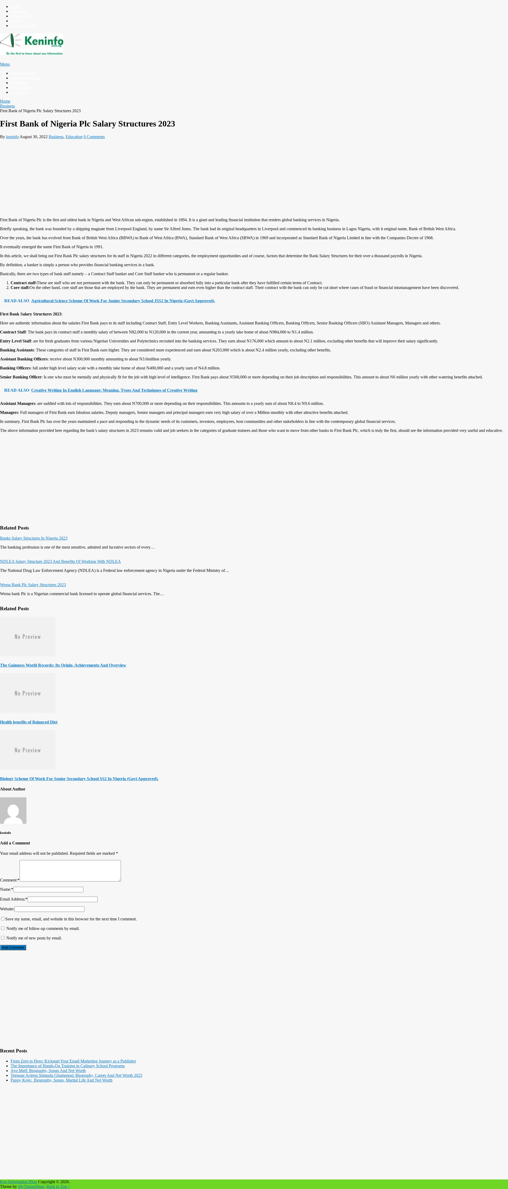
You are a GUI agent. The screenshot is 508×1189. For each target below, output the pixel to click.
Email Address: (14, 899)
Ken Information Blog (18, 1181)
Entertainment (22, 16)
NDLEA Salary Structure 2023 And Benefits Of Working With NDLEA (60, 561)
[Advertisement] (159, 176)
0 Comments (94, 136)
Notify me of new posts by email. (34, 938)
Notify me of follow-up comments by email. (43, 928)
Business (56, 136)
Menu (5, 64)
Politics (17, 21)
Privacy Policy (23, 87)
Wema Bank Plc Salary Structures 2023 (33, 584)
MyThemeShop (31, 1186)
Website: (7, 909)
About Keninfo (23, 73)
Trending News (24, 25)
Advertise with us (25, 78)
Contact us (19, 92)
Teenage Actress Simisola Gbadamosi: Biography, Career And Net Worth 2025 (76, 1075)
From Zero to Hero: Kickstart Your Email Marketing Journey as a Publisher (73, 1061)
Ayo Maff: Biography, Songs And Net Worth (48, 1070)
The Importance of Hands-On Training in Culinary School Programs (68, 1066)
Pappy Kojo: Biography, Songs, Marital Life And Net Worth (61, 1080)
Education (19, 11)
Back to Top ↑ (58, 1186)
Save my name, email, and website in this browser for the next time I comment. (71, 919)
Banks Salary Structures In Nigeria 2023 (33, 538)
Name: (6, 889)
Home (16, 6)
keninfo (12, 136)
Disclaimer (20, 82)
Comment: (10, 880)
